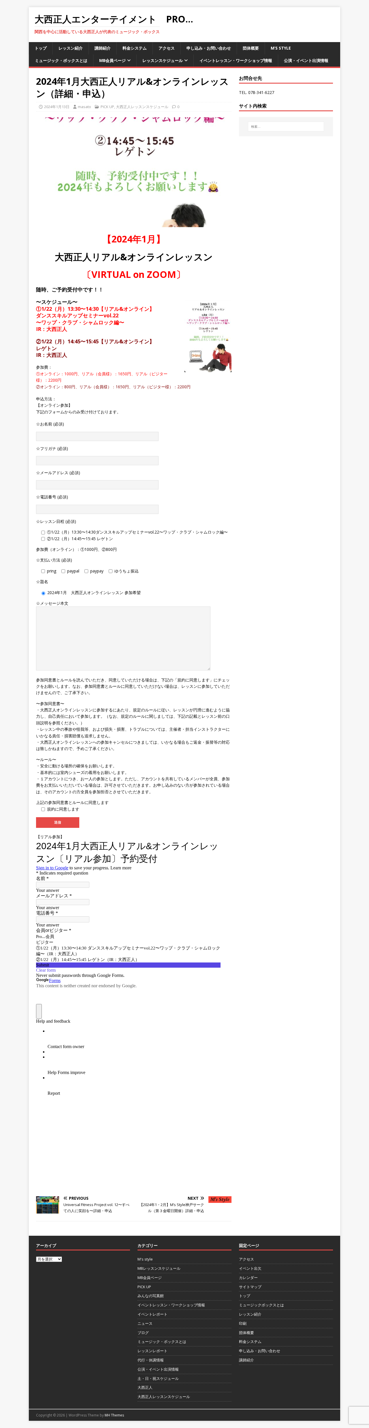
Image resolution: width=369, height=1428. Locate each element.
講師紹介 (103, 48)
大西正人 (145, 1387)
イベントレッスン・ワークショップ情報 (235, 60)
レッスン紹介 (71, 48)
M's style (145, 1259)
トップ (41, 48)
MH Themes (114, 1415)
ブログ (143, 1332)
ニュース (145, 1323)
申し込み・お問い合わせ (209, 48)
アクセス (167, 48)
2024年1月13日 (56, 106)
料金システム (135, 48)
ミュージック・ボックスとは (61, 60)
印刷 (242, 1323)
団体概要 (251, 48)
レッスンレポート (152, 1350)
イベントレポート (152, 1314)
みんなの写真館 (151, 1295)
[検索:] (286, 126)
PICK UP (107, 106)
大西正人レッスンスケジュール (142, 106)
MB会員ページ (112, 60)
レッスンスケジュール (162, 60)
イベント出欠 (250, 1268)
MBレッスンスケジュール (159, 1268)
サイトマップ (250, 1286)
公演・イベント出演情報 (306, 60)
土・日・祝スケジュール (158, 1378)
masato (84, 106)
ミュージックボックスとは (261, 1305)
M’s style (281, 48)
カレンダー (248, 1277)
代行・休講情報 (151, 1360)
